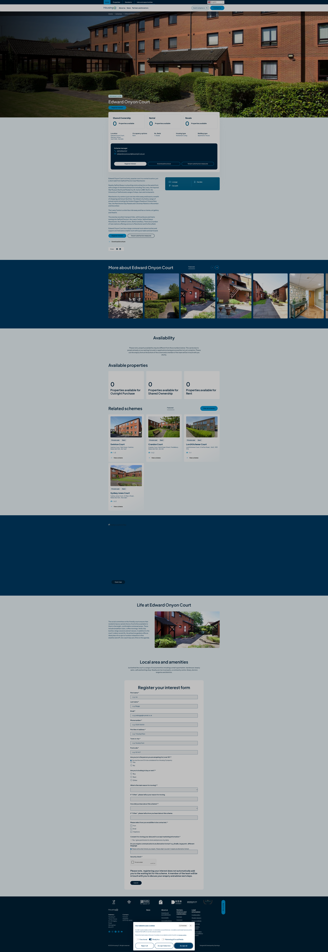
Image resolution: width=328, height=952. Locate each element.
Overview (184, 925)
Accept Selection (164, 946)
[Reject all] (191, 925)
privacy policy (182, 935)
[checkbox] (141, 939)
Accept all (183, 946)
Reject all (144, 946)
